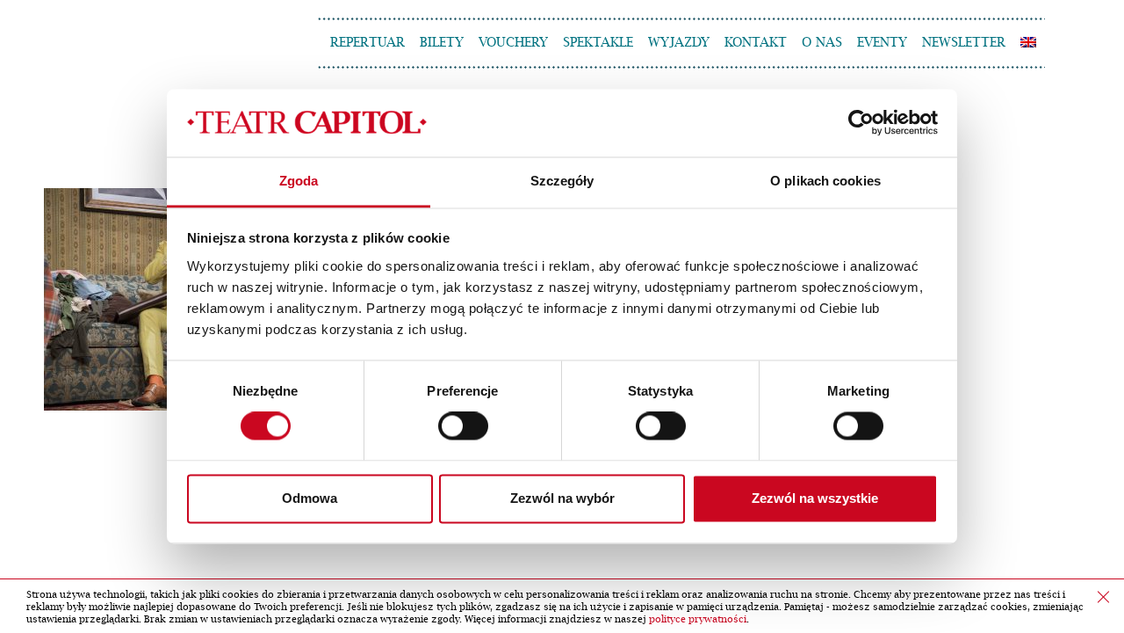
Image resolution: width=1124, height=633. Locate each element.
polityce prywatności (697, 619)
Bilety (442, 42)
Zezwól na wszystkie (815, 498)
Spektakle (598, 42)
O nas (822, 42)
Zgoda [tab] (299, 180)
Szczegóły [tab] (562, 180)
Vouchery (513, 42)
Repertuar (367, 42)
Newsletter (963, 42)
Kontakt (755, 42)
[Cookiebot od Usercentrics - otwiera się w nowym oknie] (861, 123)
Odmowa (309, 498)
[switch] (463, 426)
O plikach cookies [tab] (825, 180)
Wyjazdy (679, 42)
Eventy (882, 42)
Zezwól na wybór (562, 498)
